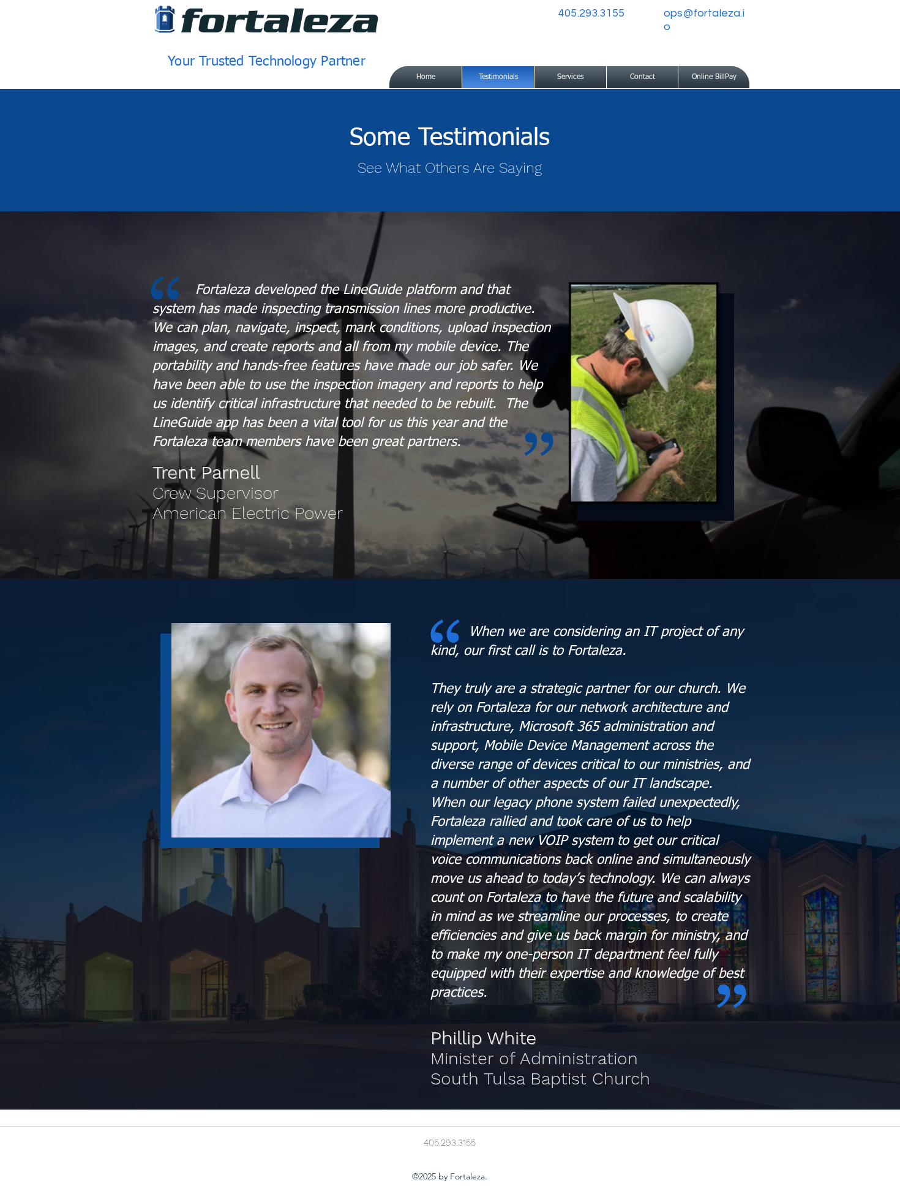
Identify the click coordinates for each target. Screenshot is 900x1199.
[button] (570, 77)
